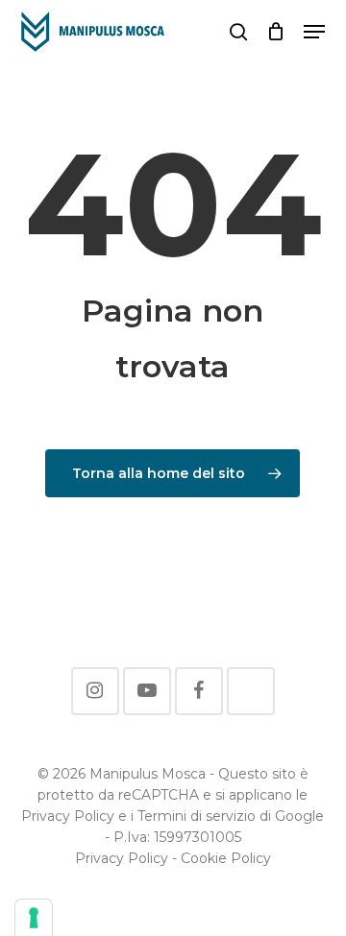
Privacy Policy (121, 858)
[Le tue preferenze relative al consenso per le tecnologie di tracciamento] (33, 918)
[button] (314, 31)
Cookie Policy (226, 858)
